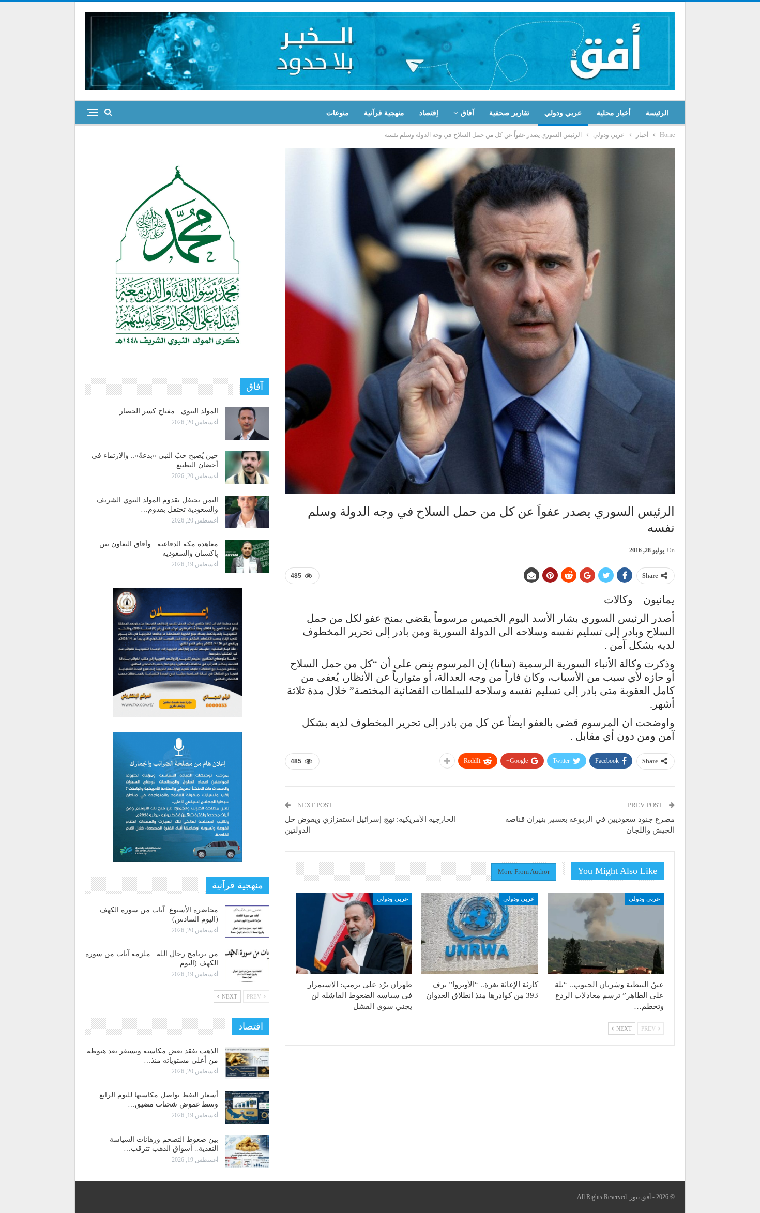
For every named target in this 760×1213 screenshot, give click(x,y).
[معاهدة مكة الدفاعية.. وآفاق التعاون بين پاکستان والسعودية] (247, 556)
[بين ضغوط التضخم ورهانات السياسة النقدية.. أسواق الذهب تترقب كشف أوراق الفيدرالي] (247, 1151)
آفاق (467, 113)
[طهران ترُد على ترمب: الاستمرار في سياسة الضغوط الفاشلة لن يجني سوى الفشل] (354, 933)
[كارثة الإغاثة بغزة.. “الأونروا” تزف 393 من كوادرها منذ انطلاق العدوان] (479, 933)
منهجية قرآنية (384, 113)
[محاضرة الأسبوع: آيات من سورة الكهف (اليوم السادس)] (247, 922)
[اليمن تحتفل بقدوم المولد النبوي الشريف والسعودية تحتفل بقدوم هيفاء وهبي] (247, 512)
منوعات (337, 113)
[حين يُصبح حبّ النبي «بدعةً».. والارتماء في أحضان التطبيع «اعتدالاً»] (247, 467)
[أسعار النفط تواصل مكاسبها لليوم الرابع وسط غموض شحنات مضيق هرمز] (247, 1107)
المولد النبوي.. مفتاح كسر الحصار (168, 411)
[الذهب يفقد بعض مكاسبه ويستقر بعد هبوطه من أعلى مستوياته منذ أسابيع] (247, 1063)
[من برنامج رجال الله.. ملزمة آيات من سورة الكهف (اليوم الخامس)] (247, 965)
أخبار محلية (614, 113)
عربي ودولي (563, 113)
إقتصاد (428, 113)
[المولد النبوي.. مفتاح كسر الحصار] (247, 423)
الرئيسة (657, 113)
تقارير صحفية (509, 113)
